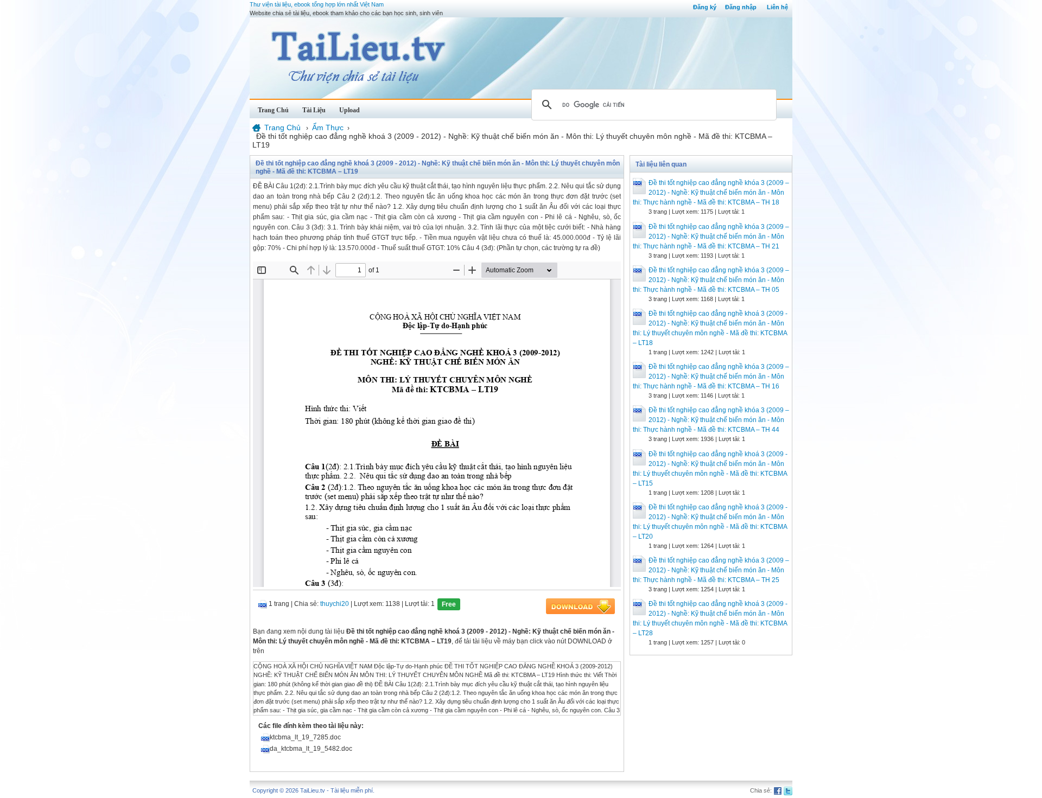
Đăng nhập (741, 7)
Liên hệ (777, 7)
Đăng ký (704, 7)
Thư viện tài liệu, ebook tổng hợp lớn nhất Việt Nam (317, 4)
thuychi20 (334, 604)
